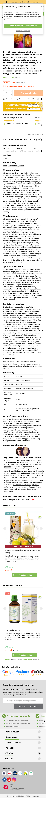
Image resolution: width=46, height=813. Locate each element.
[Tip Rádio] (26, 773)
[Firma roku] (23, 787)
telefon (31, 464)
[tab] (13, 139)
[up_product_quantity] (10, 574)
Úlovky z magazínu (33, 139)
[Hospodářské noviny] (20, 773)
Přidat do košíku (29, 93)
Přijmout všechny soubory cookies (23, 26)
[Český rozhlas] (4, 773)
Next (41, 528)
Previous (4, 528)
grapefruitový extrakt (16, 166)
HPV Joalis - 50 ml (12, 630)
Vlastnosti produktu (13, 139)
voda (5, 166)
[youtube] (9, 779)
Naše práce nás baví (12, 726)
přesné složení (21, 423)
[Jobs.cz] (15, 773)
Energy (5, 158)
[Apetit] (9, 773)
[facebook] (4, 779)
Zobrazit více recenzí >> (35, 135)
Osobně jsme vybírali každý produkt (17, 720)
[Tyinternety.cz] (31, 773)
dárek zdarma (10, 513)
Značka (7, 155)
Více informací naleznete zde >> (23, 73)
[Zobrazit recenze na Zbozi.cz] (37, 672)
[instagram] (14, 779)
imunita (13, 660)
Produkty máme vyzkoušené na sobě (18, 723)
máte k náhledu (33, 421)
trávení (20, 660)
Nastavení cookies (23, 31)
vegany (17, 78)
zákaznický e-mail (21, 464)
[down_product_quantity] (10, 576)
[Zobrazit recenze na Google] (8, 672)
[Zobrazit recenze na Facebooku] (22, 672)
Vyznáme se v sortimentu (18, 716)
